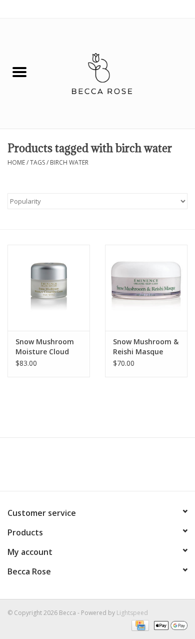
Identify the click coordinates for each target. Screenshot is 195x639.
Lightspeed (132, 612)
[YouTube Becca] (98, 468)
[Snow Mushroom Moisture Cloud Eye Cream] (49, 288)
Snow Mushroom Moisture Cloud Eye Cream (45, 347)
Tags (37, 162)
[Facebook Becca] (80, 468)
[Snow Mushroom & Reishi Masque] (146, 288)
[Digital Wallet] (169, 625)
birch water (69, 162)
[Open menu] (19, 72)
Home (16, 162)
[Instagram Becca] (116, 468)
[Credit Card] (139, 625)
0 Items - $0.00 (166, 9)
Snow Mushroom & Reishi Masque (145, 346)
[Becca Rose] (117, 73)
